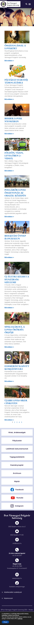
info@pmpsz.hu (17, 543)
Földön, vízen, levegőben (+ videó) (14, 155)
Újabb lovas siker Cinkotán (16, 402)
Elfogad (5, 622)
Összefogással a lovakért (15, 47)
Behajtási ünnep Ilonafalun (15, 237)
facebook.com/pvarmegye (17, 586)
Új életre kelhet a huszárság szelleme (17, 279)
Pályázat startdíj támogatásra (16, 81)
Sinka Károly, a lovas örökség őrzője (15, 329)
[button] (29, 4)
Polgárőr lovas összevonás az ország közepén (15, 192)
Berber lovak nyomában (13, 120)
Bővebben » (9, 61)
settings (20, 618)
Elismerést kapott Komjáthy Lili (17, 367)
